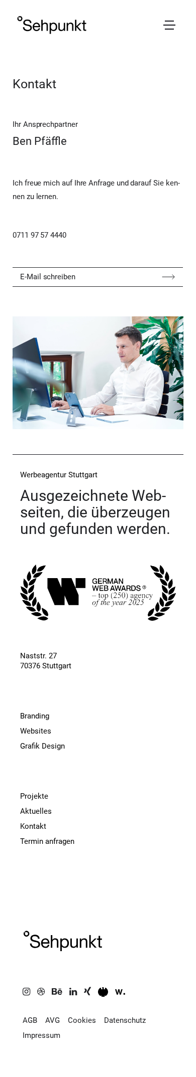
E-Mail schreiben (47, 276)
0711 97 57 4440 (39, 235)
